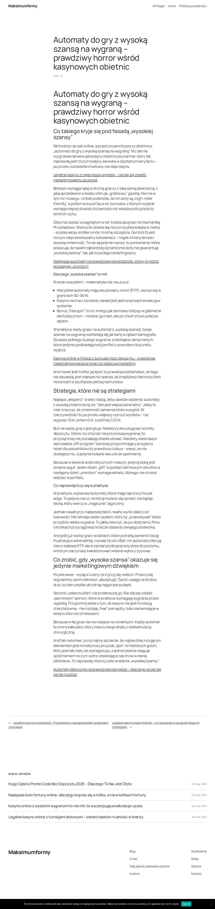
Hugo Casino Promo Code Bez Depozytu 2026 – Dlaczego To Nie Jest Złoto (70, 784)
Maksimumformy (22, 5)
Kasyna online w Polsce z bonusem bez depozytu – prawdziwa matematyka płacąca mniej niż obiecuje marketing (104, 361)
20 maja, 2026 (199, 784)
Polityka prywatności (193, 6)
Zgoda (186, 903)
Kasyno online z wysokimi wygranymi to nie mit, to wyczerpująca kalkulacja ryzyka (75, 806)
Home (172, 6)
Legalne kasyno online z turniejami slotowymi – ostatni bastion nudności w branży (75, 817)
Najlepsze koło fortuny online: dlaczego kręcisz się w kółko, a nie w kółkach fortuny (77, 795)
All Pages (159, 6)
